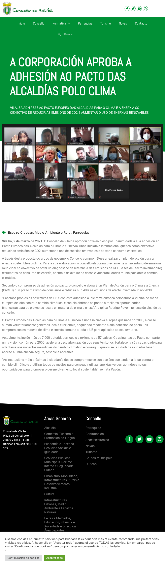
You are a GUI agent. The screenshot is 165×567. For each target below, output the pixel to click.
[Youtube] (139, 8)
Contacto (141, 23)
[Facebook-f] (127, 8)
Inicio (21, 23)
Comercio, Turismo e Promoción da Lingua (59, 436)
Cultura (49, 494)
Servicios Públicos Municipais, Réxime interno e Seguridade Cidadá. (58, 464)
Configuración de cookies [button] (23, 557)
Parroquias (85, 23)
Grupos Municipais (99, 458)
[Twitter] (133, 8)
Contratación (95, 434)
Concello (38, 23)
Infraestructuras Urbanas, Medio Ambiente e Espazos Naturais (58, 506)
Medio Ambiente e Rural (53, 232)
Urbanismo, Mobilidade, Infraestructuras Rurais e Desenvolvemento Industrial (61, 482)
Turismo (105, 23)
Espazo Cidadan (20, 232)
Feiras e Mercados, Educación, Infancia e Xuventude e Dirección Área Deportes (60, 524)
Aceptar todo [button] (54, 557)
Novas (123, 23)
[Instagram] (145, 8)
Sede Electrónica (97, 440)
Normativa (59, 23)
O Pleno (91, 464)
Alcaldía (50, 428)
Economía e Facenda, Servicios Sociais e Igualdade (59, 448)
